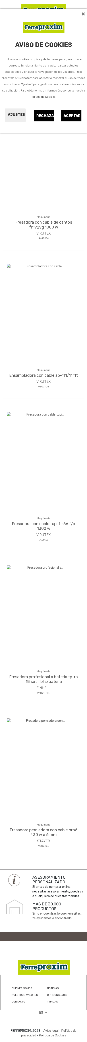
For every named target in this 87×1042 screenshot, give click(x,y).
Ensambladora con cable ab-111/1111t (43, 375)
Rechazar (45, 116)
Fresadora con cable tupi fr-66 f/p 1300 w (43, 526)
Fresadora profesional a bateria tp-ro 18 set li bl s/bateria (43, 679)
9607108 (43, 386)
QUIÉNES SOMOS (22, 988)
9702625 (43, 846)
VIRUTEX (43, 233)
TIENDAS (52, 1001)
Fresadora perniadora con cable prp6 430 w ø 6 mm (43, 832)
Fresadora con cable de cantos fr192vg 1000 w (43, 225)
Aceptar (72, 116)
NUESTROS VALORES (25, 994)
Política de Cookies (43, 96)
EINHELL (43, 688)
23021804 (43, 693)
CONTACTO (18, 1001)
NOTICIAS (53, 988)
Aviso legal (50, 1031)
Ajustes (16, 114)
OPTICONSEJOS (57, 994)
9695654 (43, 238)
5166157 (43, 540)
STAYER (43, 841)
